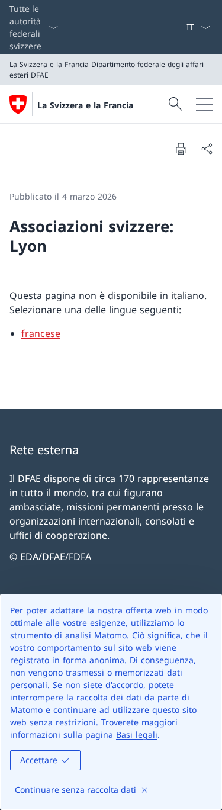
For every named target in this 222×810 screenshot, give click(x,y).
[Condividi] (207, 149)
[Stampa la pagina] (181, 149)
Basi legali (136, 734)
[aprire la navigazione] (204, 104)
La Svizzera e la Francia (85, 105)
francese (40, 333)
